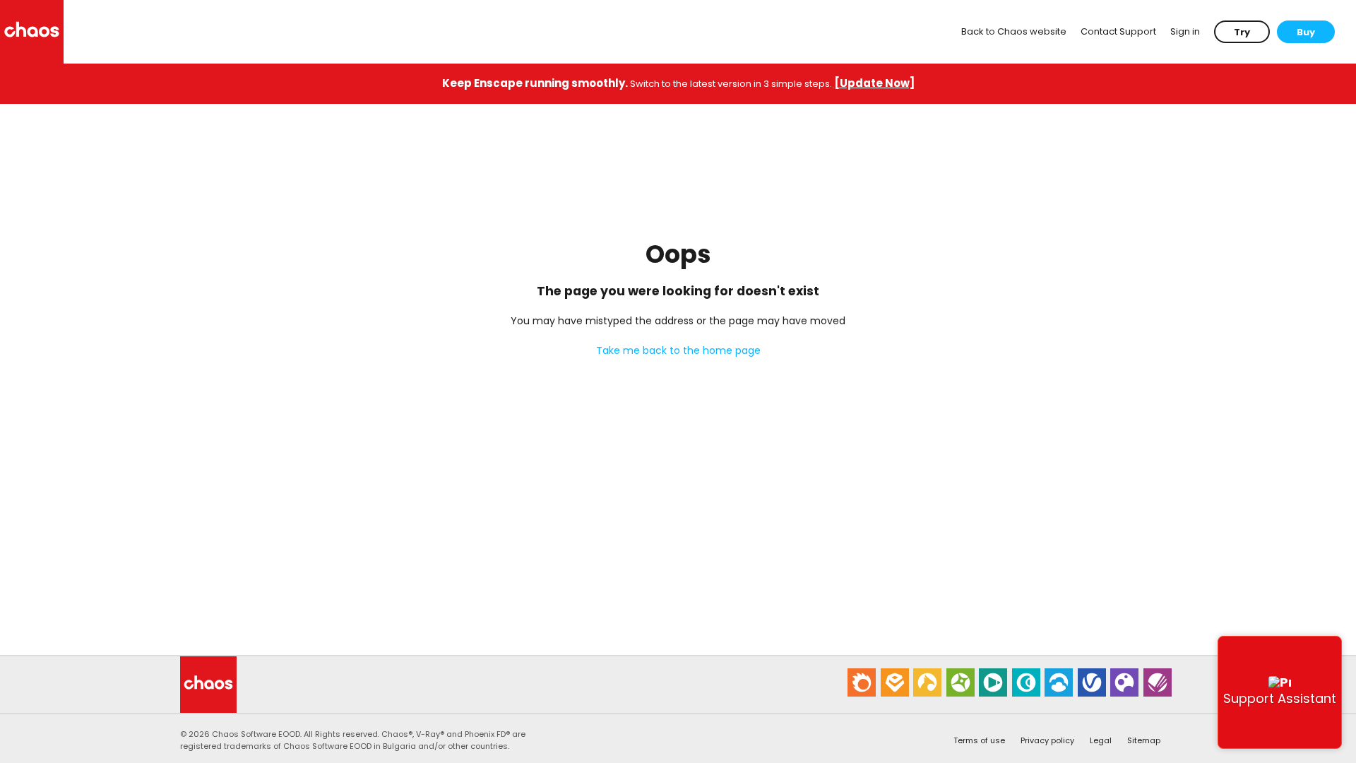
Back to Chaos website (1013, 31)
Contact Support (1118, 31)
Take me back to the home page (678, 350)
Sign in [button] (1185, 31)
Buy (1306, 32)
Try (1242, 32)
